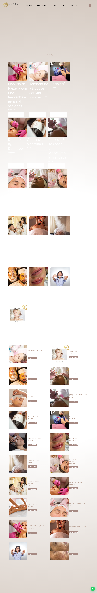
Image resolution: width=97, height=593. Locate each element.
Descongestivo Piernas (33, 504)
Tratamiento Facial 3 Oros (34, 395)
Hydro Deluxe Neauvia (75, 548)
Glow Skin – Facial (32, 373)
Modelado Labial (73, 438)
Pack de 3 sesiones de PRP (76, 373)
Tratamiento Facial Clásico (34, 438)
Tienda (63, 5)
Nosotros (29, 5)
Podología (71, 417)
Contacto (74, 5)
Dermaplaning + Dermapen (76, 482)
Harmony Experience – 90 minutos (78, 526)
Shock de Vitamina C (33, 417)
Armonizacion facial (43, 5)
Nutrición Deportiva (33, 548)
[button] (63, 5)
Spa (55, 5)
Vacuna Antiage (73, 351)
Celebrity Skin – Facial (33, 460)
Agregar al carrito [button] (16, 114)
